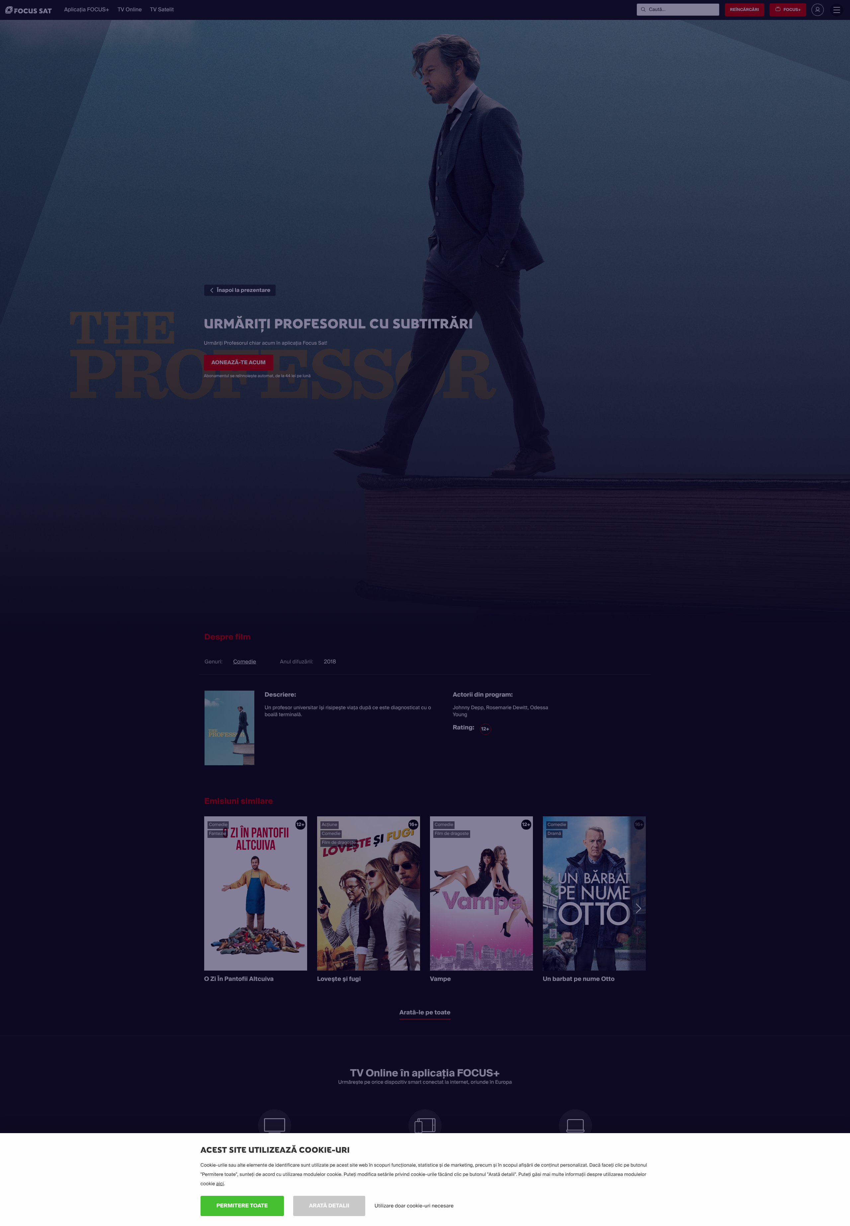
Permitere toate (242, 1205)
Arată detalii (329, 1205)
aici (220, 1184)
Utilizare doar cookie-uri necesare (414, 1205)
